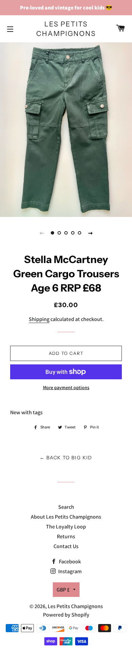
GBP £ (63, 589)
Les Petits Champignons (66, 29)
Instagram (69, 571)
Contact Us (66, 546)
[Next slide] (90, 232)
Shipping (39, 319)
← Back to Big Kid (66, 458)
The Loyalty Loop (66, 526)
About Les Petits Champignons (66, 516)
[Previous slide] (41, 232)
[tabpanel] (66, 129)
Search (66, 506)
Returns (66, 536)
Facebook (69, 561)
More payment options (66, 387)
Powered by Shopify (66, 614)
